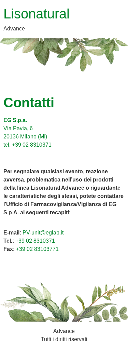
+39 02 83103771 (37, 249)
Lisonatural (36, 13)
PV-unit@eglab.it (43, 233)
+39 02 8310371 (35, 241)
